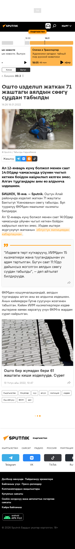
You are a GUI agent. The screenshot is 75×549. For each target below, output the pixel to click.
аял (29, 399)
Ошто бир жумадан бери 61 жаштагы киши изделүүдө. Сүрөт (34, 373)
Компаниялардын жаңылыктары (21, 488)
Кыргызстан (9, 393)
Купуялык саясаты (12, 493)
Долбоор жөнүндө (12, 479)
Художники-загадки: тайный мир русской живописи (49, 55)
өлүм (43, 393)
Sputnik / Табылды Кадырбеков (20, 152)
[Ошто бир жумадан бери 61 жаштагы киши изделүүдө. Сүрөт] (37, 342)
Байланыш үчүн (11, 484)
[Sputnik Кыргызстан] (11, 27)
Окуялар (24, 393)
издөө (67, 393)
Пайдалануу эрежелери (39, 479)
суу (34, 393)
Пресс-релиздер (32, 484)
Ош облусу (8, 399)
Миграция (67, 448)
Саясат (26, 448)
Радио (38, 448)
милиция (54, 393)
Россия (52, 448)
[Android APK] (13, 517)
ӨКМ (21, 399)
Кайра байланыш (12, 507)
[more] (69, 282)
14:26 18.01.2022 (11, 104)
